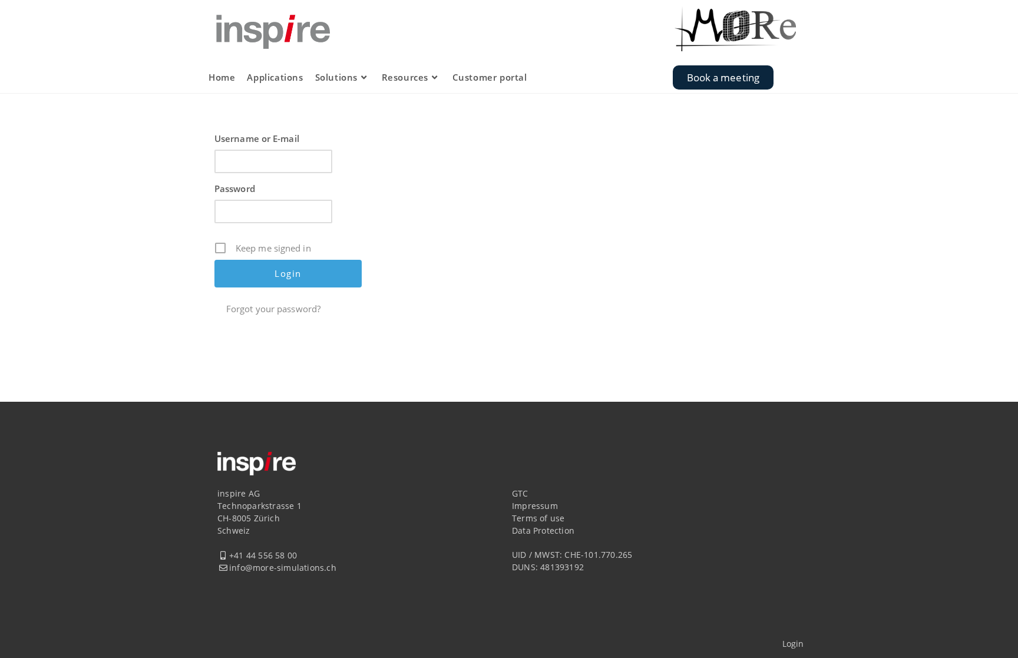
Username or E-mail (256, 138)
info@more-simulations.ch (282, 567)
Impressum (535, 505)
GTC (520, 493)
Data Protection (543, 530)
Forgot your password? (273, 309)
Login (793, 643)
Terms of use (538, 518)
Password (234, 188)
